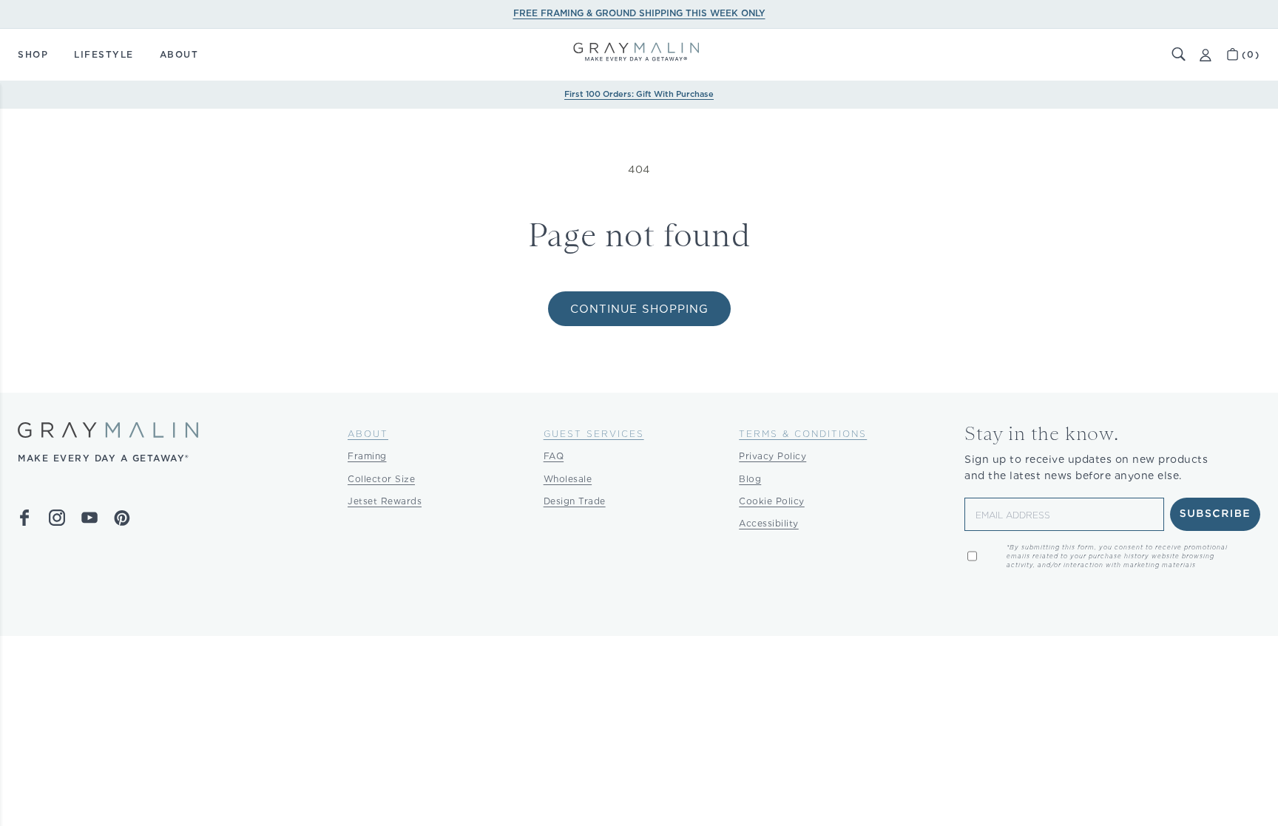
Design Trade (575, 501)
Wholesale (568, 478)
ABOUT (179, 54)
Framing (367, 455)
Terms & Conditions (803, 433)
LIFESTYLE (104, 54)
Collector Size (381, 478)
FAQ (554, 455)
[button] (1179, 54)
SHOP (33, 54)
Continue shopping (639, 309)
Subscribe (1215, 514)
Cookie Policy (772, 501)
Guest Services (594, 433)
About (368, 433)
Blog (750, 478)
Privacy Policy (772, 455)
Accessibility (769, 523)
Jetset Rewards (385, 501)
